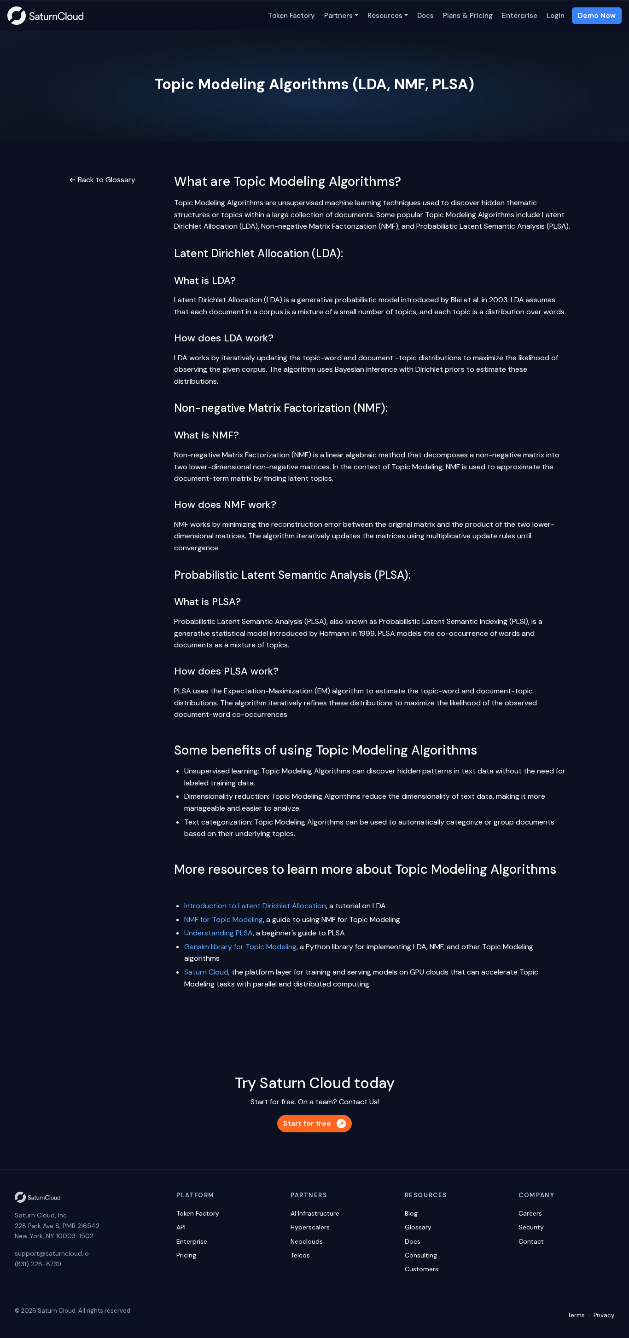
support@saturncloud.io (52, 1253)
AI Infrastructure (315, 1213)
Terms (576, 1315)
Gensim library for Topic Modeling (240, 947)
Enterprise (519, 15)
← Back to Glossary (102, 180)
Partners (338, 15)
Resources (384, 15)
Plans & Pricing (468, 15)
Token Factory (291, 15)
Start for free (307, 1123)
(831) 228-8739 (38, 1264)
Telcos (300, 1255)
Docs (425, 15)
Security (531, 1227)
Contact (531, 1241)
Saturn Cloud (206, 972)
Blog (411, 1213)
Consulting (421, 1255)
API (181, 1227)
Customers (421, 1269)
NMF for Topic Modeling (223, 919)
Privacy (604, 1315)
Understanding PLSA (218, 933)
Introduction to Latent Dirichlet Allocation (255, 906)
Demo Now (597, 15)
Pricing (186, 1255)
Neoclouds (307, 1241)
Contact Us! (359, 1102)
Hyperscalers (310, 1227)
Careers (530, 1213)
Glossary (418, 1227)
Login (556, 15)
